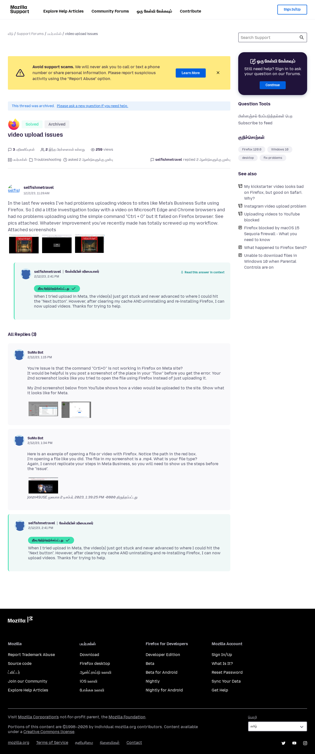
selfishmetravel (39, 187)
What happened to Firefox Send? (275, 247)
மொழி (252, 717)
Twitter (283, 743)
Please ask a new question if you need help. (92, 106)
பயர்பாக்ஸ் (54, 34)
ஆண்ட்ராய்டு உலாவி (95, 672)
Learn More (191, 73)
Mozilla (20, 620)
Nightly (153, 681)
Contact (134, 742)
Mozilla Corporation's (38, 717)
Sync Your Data (226, 681)
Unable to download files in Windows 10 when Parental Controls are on (270, 261)
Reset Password (227, 672)
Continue (273, 85)
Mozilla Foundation (127, 717)
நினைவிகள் (110, 742)
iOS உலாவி (88, 681)
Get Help (220, 690)
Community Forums (110, 11)
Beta (150, 663)
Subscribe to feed (255, 123)
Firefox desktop (95, 663)
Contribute (190, 11)
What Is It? (222, 663)
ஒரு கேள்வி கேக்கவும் (154, 11)
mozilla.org (18, 742)
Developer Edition (163, 654)
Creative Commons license (48, 731)
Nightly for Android (164, 690)
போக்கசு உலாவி (92, 690)
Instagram (305, 743)
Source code (20, 663)
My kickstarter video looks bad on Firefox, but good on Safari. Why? (274, 192)
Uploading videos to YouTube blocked (272, 217)
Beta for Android (161, 672)
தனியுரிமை (84, 742)
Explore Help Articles (63, 11)
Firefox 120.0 (251, 149)
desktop (248, 158)
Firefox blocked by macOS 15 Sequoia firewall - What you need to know (271, 234)
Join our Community (27, 681)
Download (89, 654)
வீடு (10, 34)
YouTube (294, 743)
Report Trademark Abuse (31, 654)
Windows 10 (279, 149)
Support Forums (30, 34)
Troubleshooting (47, 160)
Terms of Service (52, 742)
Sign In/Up (292, 9)
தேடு (302, 37)
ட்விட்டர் (14, 672)
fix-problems (273, 158)
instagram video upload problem (275, 206)
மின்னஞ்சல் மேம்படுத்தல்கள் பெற (265, 116)
